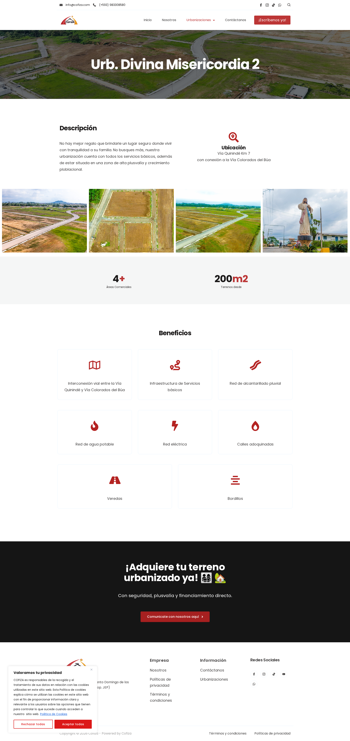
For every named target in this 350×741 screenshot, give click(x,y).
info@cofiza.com (78, 5)
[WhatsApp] (279, 5)
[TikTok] (273, 5)
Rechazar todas (33, 724)
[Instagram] (267, 5)
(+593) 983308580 (112, 5)
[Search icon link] (287, 5)
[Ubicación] (234, 137)
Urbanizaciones (198, 20)
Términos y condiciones (227, 733)
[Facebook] (260, 5)
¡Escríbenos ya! (272, 19)
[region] (52, 699)
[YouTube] (283, 674)
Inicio (148, 20)
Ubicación (234, 147)
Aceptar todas (73, 724)
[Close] (93, 669)
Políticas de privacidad (272, 733)
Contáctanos (235, 20)
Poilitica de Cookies (53, 714)
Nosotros (169, 20)
